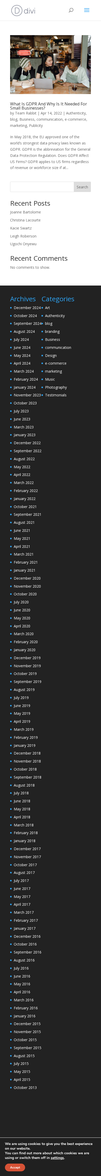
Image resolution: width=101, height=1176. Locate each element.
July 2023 (21, 411)
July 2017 (21, 880)
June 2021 (22, 530)
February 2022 (26, 490)
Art (47, 307)
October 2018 (25, 769)
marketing (18, 125)
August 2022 (24, 458)
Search (82, 187)
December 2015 (27, 1023)
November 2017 (27, 856)
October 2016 (25, 944)
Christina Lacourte (25, 220)
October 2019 (25, 673)
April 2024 (22, 363)
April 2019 (22, 721)
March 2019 (24, 729)
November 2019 (27, 665)
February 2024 (26, 379)
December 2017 (27, 848)
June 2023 (22, 419)
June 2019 (22, 705)
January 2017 (24, 928)
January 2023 (24, 434)
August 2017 (24, 872)
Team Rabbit (26, 113)
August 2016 (24, 960)
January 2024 (24, 387)
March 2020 (24, 633)
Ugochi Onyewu (23, 243)
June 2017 (22, 888)
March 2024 (24, 371)
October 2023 (25, 403)
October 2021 (25, 506)
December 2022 (27, 442)
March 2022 (24, 482)
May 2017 (22, 896)
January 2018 (24, 840)
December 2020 (27, 578)
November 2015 (27, 1031)
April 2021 (22, 546)
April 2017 (22, 904)
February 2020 (26, 641)
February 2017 (26, 920)
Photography (56, 387)
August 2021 (24, 522)
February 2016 (26, 1007)
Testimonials (56, 395)
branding (52, 331)
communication (50, 119)
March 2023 (24, 427)
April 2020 (22, 626)
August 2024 (24, 331)
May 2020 (22, 618)
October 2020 (25, 593)
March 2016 (24, 999)
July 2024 (21, 339)
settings (57, 1158)
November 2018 (27, 761)
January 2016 (24, 1015)
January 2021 (24, 570)
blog (13, 119)
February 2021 (26, 562)
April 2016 (22, 991)
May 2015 (22, 1071)
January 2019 (24, 745)
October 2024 (25, 315)
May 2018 (22, 808)
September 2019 (27, 681)
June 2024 (22, 347)
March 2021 (24, 554)
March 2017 (24, 912)
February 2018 (26, 832)
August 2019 (24, 689)
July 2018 (21, 792)
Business (26, 119)
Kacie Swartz (21, 228)
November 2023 (27, 395)
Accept (15, 1167)
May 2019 (22, 713)
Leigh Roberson (23, 236)
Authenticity (76, 113)
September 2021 (27, 514)
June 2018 (22, 800)
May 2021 (22, 538)
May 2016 (22, 983)
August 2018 (24, 785)
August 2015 (24, 1055)
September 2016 (27, 952)
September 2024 (27, 323)
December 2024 (27, 307)
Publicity (36, 125)
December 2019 (27, 657)
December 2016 (27, 936)
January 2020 (24, 649)
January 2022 (24, 498)
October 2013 (25, 1087)
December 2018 (27, 753)
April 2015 (22, 1079)
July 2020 (21, 601)
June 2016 (22, 976)
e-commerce (75, 119)
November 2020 (27, 586)
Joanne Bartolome (25, 212)
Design (51, 355)
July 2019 (21, 697)
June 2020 (22, 610)
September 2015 (27, 1047)
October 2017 (25, 864)
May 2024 (22, 355)
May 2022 (22, 466)
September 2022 (27, 450)
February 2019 (26, 737)
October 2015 (25, 1039)
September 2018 (27, 777)
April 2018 (22, 816)
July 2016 (21, 968)
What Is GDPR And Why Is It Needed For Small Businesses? (48, 106)
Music (50, 379)
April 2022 (22, 474)
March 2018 (24, 825)
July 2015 (21, 1063)
